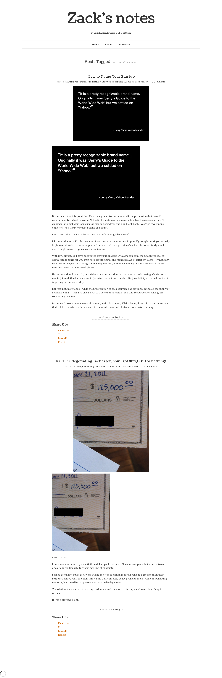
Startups (106, 82)
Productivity (94, 82)
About (108, 44)
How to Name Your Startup (111, 76)
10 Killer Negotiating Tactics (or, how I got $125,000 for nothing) (111, 361)
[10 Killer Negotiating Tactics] (81, 550)
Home (95, 44)
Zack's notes (111, 18)
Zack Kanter (141, 82)
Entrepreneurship (76, 82)
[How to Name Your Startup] (96, 209)
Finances (100, 366)
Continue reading (111, 317)
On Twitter (124, 44)
